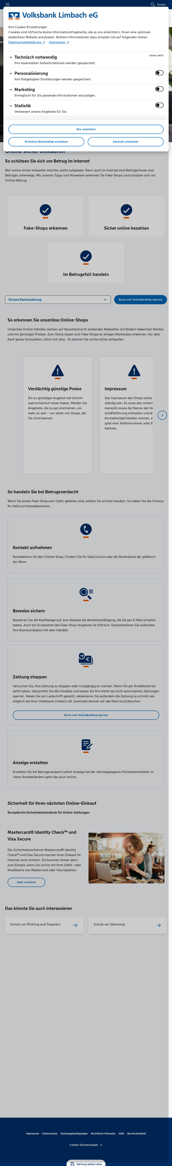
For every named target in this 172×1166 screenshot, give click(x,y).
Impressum (57, 42)
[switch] (159, 72)
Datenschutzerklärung (25, 42)
